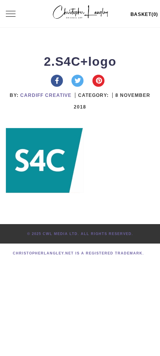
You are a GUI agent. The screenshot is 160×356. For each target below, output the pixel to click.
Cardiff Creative (45, 95)
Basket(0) (144, 14)
